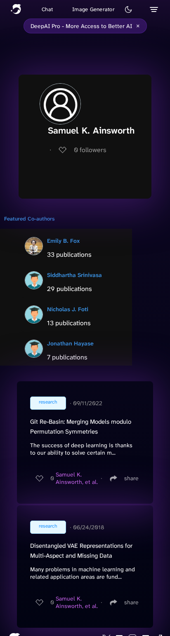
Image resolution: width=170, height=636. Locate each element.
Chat (47, 9)
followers (90, 150)
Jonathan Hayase (70, 343)
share (131, 478)
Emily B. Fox (63, 240)
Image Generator (93, 9)
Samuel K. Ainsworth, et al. (77, 478)
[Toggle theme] (128, 9)
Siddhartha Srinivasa (74, 275)
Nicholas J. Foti (67, 309)
